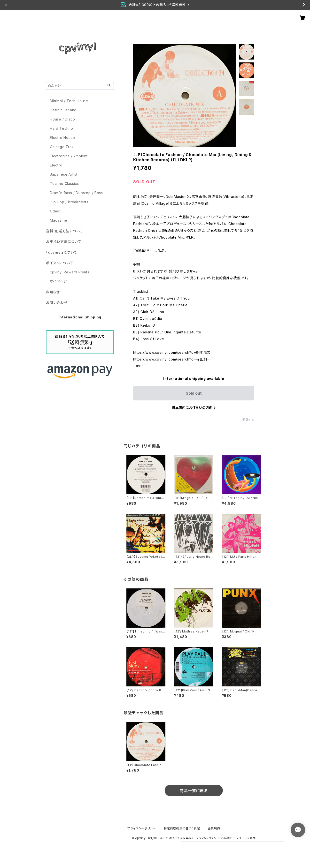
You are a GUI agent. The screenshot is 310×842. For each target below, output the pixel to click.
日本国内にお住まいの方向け (194, 408)
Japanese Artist (64, 174)
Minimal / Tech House (69, 101)
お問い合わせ (56, 303)
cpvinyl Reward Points (69, 272)
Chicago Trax (62, 147)
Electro (56, 165)
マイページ (58, 281)
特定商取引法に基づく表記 (182, 828)
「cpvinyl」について (61, 252)
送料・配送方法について (64, 231)
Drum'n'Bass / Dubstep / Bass (76, 193)
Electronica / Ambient (69, 156)
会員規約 (214, 828)
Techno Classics (64, 183)
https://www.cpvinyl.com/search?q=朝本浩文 (172, 352)
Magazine (58, 220)
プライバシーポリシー (141, 828)
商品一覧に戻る (194, 790)
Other (55, 211)
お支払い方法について (63, 242)
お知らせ (53, 292)
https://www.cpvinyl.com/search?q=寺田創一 (172, 359)
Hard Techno (61, 128)
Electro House (62, 137)
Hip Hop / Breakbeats (69, 202)
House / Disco (62, 119)
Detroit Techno (63, 110)
